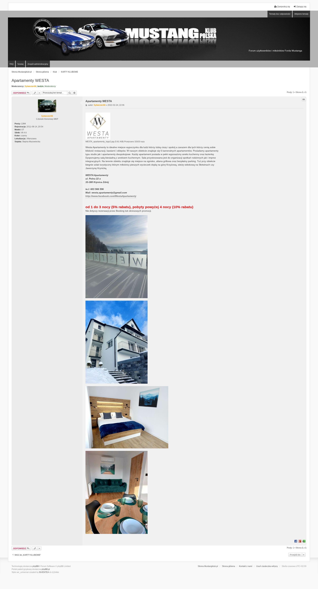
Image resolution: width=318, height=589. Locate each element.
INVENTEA (44, 572)
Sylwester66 (30, 86)
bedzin (40, 86)
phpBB (35, 566)
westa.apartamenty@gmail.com (109, 192)
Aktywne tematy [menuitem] (301, 14)
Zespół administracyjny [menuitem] (37, 64)
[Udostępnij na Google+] (300, 541)
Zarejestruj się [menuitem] (283, 6)
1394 (23, 124)
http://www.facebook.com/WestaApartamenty (110, 196)
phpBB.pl (46, 569)
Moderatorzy (50, 86)
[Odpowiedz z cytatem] (304, 99)
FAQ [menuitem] (11, 64)
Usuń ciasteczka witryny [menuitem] (267, 566)
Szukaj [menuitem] (20, 64)
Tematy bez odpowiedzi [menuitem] (279, 14)
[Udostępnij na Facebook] (296, 541)
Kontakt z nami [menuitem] (245, 566)
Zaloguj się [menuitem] (301, 6)
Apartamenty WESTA (30, 80)
